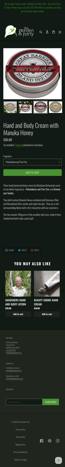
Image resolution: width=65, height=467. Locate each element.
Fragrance (7, 156)
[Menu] (60, 31)
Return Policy (20, 436)
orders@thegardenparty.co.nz (14, 378)
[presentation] (2, 290)
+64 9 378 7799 (11, 350)
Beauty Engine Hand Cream (46, 302)
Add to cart (18, 314)
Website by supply (21, 459)
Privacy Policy (20, 429)
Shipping (18, 145)
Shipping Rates (20, 444)
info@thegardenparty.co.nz (14, 352)
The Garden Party (24, 421)
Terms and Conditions (20, 451)
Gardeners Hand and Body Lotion (15, 302)
